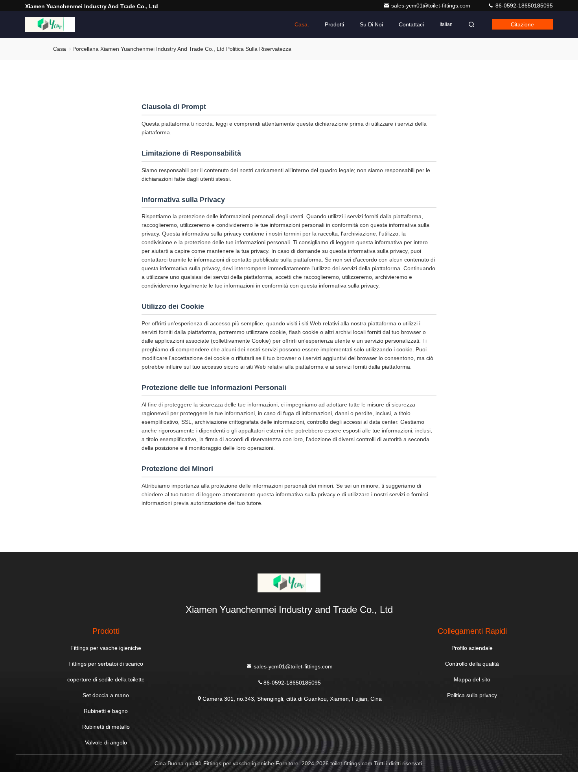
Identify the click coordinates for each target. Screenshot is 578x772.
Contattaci (411, 24)
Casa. (302, 24)
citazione (522, 24)
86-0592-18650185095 (523, 5)
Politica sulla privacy (472, 695)
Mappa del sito (472, 679)
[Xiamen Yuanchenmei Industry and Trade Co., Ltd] (50, 24)
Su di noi (371, 24)
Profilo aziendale (472, 648)
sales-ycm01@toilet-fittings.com (431, 5)
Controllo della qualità (472, 664)
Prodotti (334, 24)
